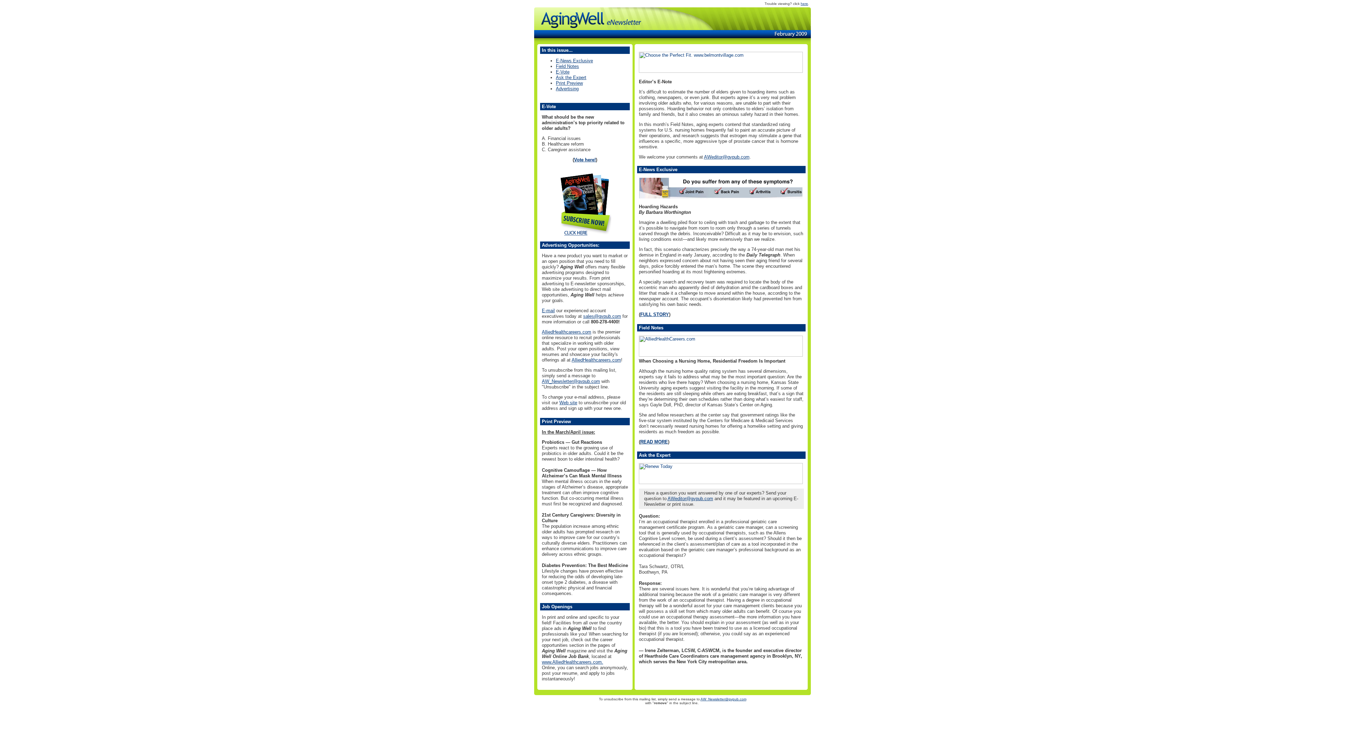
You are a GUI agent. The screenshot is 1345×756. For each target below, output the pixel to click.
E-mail (548, 310)
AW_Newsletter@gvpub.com (571, 381)
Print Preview (569, 83)
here (804, 4)
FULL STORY (654, 314)
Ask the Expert (571, 77)
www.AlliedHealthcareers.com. (572, 662)
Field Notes (567, 66)
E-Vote (563, 72)
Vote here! (585, 159)
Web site (568, 402)
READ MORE (654, 441)
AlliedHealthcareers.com (566, 332)
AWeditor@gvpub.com (727, 157)
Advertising (567, 88)
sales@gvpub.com (602, 316)
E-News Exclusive (574, 60)
